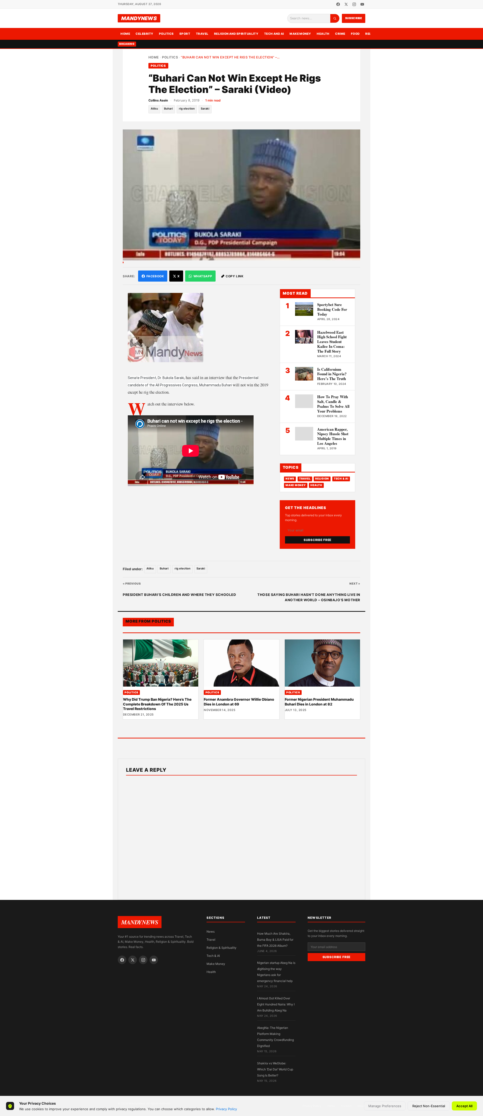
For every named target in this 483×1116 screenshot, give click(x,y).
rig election (187, 108)
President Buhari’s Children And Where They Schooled (179, 595)
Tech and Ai (274, 34)
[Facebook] (338, 4)
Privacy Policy (226, 1109)
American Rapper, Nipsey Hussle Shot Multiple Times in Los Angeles (332, 436)
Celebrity (144, 34)
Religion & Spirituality (221, 948)
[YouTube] (362, 4)
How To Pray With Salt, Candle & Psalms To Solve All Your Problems (333, 404)
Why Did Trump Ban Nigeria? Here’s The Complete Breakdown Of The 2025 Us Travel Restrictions (157, 704)
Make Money (300, 34)
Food (355, 34)
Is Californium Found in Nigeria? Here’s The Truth (332, 374)
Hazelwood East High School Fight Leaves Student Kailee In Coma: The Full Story (332, 341)
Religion (322, 479)
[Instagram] (354, 4)
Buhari (168, 108)
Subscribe (353, 18)
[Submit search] (334, 18)
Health (323, 34)
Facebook (155, 276)
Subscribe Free (317, 540)
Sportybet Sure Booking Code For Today (332, 309)
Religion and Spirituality (236, 34)
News (290, 479)
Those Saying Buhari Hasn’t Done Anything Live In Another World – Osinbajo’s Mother (308, 597)
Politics (166, 34)
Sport (184, 34)
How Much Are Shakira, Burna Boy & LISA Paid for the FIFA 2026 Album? (275, 940)
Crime (340, 34)
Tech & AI (341, 479)
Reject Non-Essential (428, 1106)
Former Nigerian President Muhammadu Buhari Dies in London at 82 (319, 701)
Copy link (234, 276)
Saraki (205, 108)
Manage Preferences (384, 1106)
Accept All (464, 1106)
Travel (202, 34)
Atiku (154, 108)
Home (125, 34)
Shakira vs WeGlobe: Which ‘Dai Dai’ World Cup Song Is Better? (275, 1069)
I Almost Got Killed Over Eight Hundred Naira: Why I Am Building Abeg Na (276, 1004)
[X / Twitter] (346, 4)
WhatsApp (202, 276)
